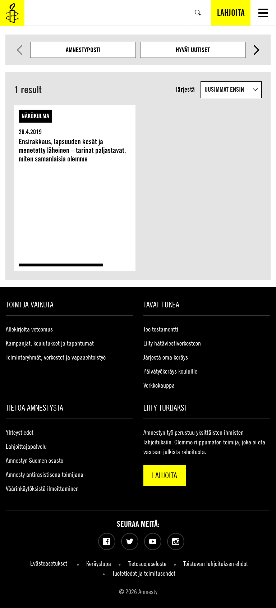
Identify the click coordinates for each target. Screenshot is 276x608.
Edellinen (19, 50)
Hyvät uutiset (193, 50)
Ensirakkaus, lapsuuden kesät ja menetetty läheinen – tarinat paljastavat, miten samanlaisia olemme (72, 150)
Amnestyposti (83, 50)
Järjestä (185, 89)
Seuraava (257, 50)
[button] (263, 13)
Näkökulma (35, 116)
